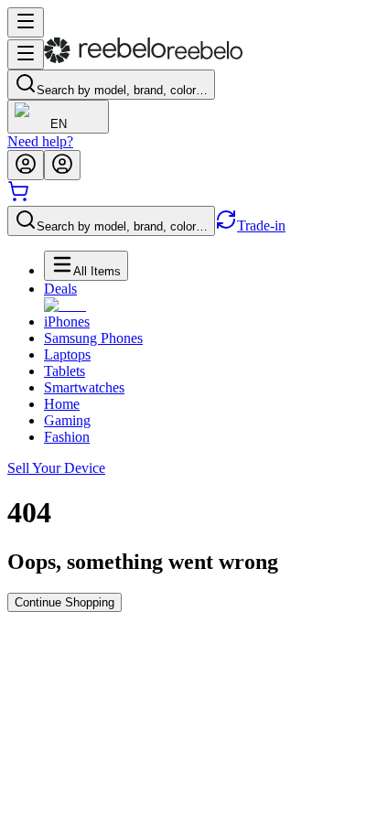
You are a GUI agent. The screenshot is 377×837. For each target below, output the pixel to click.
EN (58, 124)
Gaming (67, 420)
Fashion (67, 437)
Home (62, 404)
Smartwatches (84, 387)
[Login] (25, 165)
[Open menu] (25, 22)
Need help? (40, 141)
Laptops (67, 354)
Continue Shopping (64, 602)
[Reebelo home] (143, 59)
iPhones (67, 321)
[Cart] (18, 197)
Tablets (64, 371)
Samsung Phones (93, 338)
